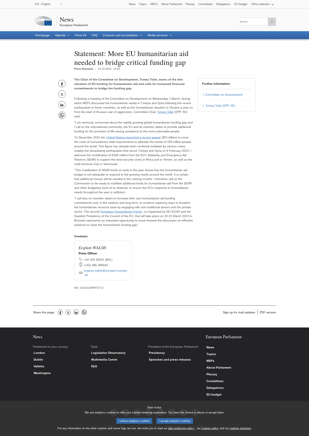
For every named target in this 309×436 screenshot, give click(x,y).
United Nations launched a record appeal (133, 137)
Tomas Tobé (165, 112)
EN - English (42, 4)
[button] (262, 4)
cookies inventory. (241, 428)
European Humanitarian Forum (121, 211)
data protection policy (181, 428)
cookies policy (210, 428)
